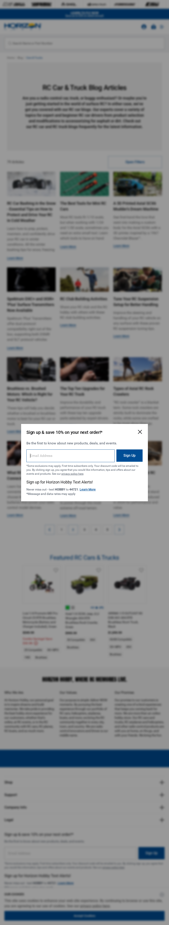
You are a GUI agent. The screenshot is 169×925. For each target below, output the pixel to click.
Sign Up (129, 455)
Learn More (88, 489)
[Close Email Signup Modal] (140, 431)
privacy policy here (72, 473)
